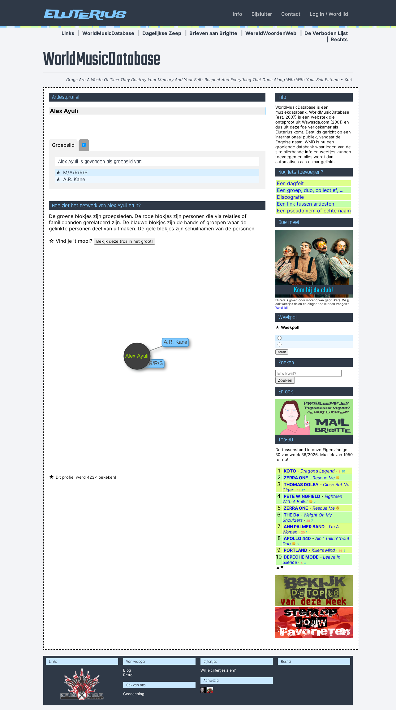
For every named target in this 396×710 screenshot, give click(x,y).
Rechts (339, 39)
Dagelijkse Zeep (161, 33)
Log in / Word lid (329, 14)
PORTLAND (295, 550)
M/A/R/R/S (75, 172)
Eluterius (84, 14)
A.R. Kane (74, 179)
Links (68, 33)
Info (237, 14)
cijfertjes (218, 670)
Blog (127, 670)
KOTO (290, 470)
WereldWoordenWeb (270, 33)
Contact (290, 14)
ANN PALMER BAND (304, 526)
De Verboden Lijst (326, 33)
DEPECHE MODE (301, 557)
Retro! (128, 675)
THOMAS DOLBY (301, 484)
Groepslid (63, 145)
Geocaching (133, 693)
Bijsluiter (262, 14)
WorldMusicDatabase (108, 33)
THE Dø (291, 514)
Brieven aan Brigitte (213, 33)
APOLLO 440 (297, 538)
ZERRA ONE (296, 477)
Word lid (281, 307)
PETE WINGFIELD (302, 496)
